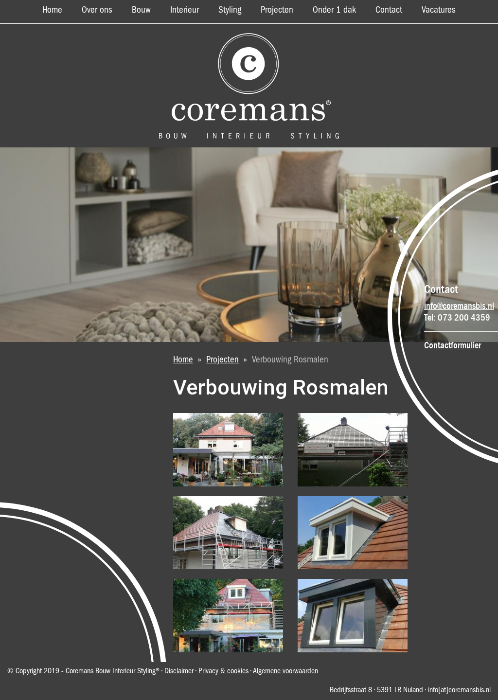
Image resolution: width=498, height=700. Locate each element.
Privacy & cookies (223, 671)
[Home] (249, 86)
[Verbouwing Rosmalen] (228, 449)
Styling (229, 10)
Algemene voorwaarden (285, 671)
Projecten (277, 10)
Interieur (184, 10)
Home (52, 10)
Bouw (141, 10)
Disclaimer (179, 671)
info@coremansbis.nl (459, 306)
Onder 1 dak (334, 10)
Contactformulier (452, 345)
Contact (388, 10)
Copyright (29, 671)
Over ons (97, 10)
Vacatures (439, 10)
